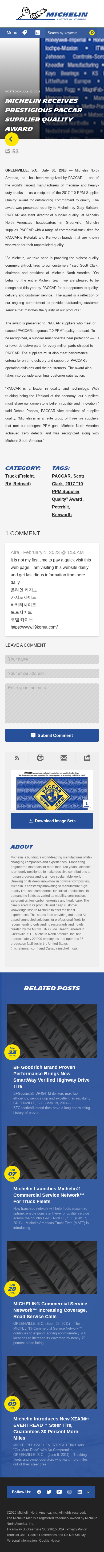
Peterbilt (60, 507)
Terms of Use (16, 1535)
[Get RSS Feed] (17, 758)
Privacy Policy (76, 1529)
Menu (12, 32)
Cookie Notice (49, 1540)
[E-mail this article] (63, 758)
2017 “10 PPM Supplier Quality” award (67, 492)
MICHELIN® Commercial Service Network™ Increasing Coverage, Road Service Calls (50, 1310)
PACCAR (61, 476)
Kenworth (62, 514)
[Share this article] (87, 758)
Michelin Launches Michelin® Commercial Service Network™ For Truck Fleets (48, 1195)
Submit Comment (55, 735)
